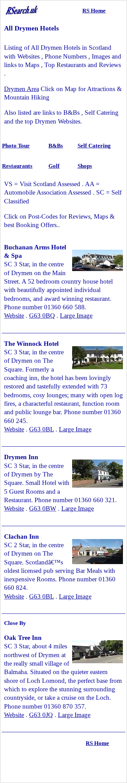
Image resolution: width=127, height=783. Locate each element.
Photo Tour (16, 145)
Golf (54, 166)
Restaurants (17, 166)
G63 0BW (42, 508)
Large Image (76, 315)
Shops (85, 166)
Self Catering (94, 145)
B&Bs (55, 145)
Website (14, 315)
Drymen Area (21, 88)
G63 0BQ (42, 315)
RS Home (94, 10)
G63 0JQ (41, 714)
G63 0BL (41, 429)
